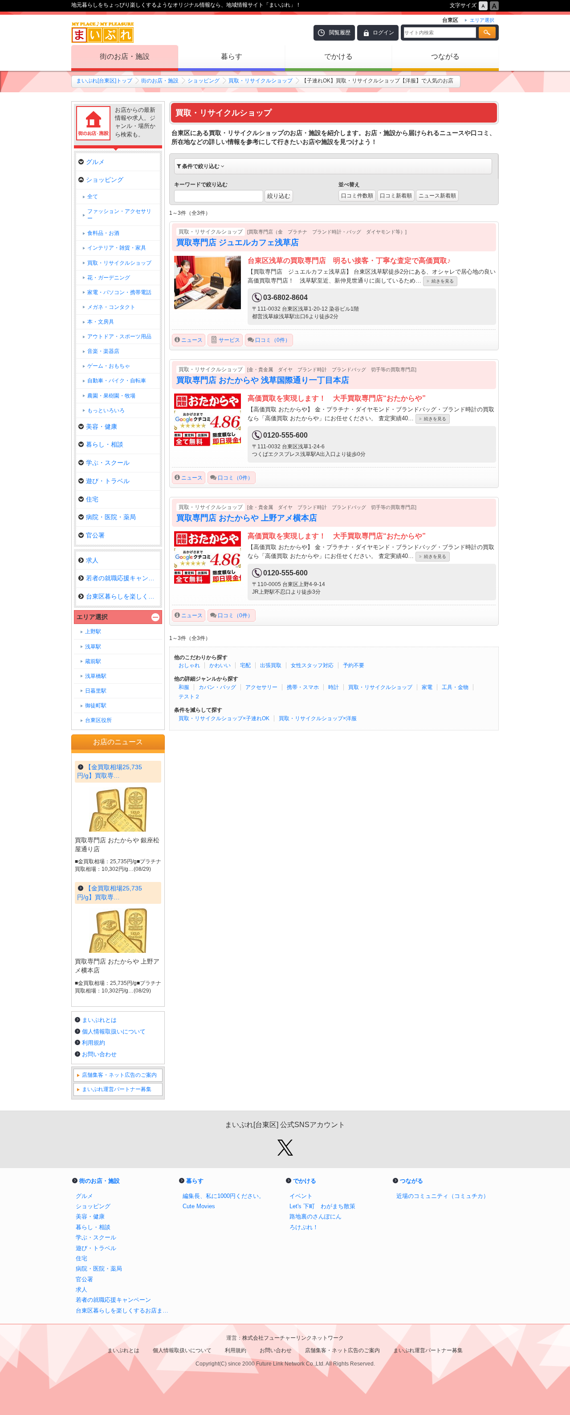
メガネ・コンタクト (111, 307)
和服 (184, 687)
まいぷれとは (99, 1020)
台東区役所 (98, 720)
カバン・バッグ (217, 687)
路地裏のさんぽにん (315, 1216)
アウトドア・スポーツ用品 (119, 336)
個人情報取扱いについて (114, 1031)
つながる (445, 56)
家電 (427, 687)
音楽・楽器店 (103, 351)
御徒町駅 (95, 705)
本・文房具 (100, 321)
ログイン (383, 32)
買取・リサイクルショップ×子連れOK (224, 718)
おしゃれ (189, 665)
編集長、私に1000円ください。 (224, 1196)
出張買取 (270, 665)
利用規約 (93, 1042)
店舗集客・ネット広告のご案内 (119, 1075)
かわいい (220, 665)
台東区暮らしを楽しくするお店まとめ (125, 1310)
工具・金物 (455, 687)
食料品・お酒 (103, 233)
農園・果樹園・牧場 (111, 395)
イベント (301, 1196)
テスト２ (189, 696)
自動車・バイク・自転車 (116, 380)
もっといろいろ (106, 410)
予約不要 (353, 665)
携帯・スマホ (303, 687)
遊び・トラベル (108, 480)
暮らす (231, 56)
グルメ (95, 161)
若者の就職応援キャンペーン (123, 578)
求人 (92, 560)
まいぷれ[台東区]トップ (104, 81)
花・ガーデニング (108, 277)
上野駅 (93, 631)
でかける (338, 56)
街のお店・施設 (125, 56)
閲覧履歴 (339, 32)
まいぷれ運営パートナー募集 (116, 1089)
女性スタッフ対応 (312, 665)
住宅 (92, 499)
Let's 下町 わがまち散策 (322, 1206)
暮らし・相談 (104, 444)
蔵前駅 (93, 661)
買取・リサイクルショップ (260, 81)
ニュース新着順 (437, 196)
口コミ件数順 (357, 196)
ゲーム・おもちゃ (108, 366)
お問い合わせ (99, 1054)
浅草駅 (93, 646)
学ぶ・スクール (108, 462)
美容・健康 (101, 426)
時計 (333, 687)
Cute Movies (199, 1206)
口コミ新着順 (396, 196)
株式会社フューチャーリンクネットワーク (293, 1338)
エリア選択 (92, 616)
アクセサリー (261, 687)
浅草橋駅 (95, 676)
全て (92, 196)
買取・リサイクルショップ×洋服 (318, 718)
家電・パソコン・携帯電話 (119, 292)
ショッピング (203, 81)
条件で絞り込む (201, 166)
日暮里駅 (95, 690)
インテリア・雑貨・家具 (116, 247)
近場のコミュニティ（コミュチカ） (442, 1196)
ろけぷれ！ (303, 1227)
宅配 (245, 665)
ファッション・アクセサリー (119, 215)
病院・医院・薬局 (111, 517)
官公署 (95, 535)
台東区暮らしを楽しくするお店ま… (123, 596)
